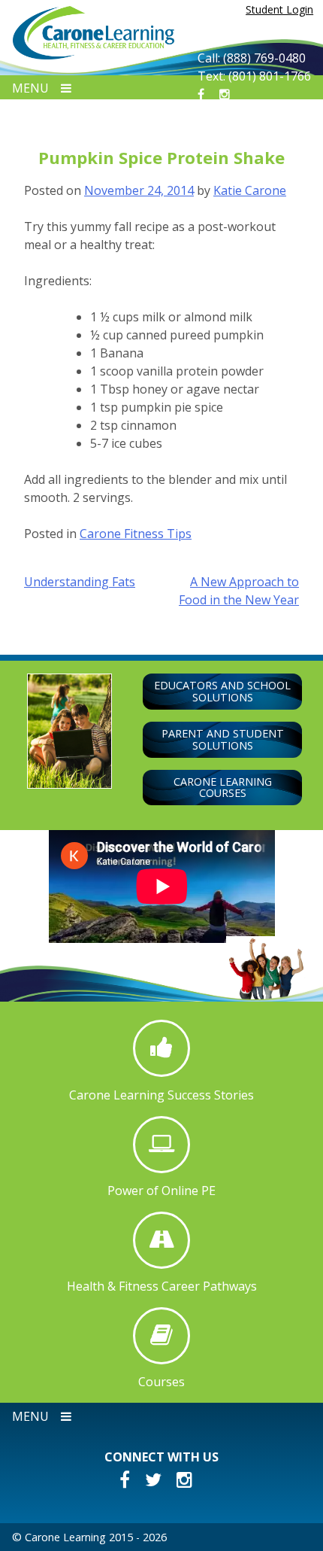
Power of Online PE (161, 1190)
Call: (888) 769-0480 (252, 58)
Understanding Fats (79, 581)
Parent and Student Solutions (223, 739)
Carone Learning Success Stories (161, 1094)
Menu (30, 88)
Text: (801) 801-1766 (254, 76)
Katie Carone (249, 190)
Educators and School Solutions (222, 691)
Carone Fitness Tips (136, 533)
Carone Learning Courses (223, 787)
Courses (161, 1381)
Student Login (279, 9)
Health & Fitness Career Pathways (162, 1286)
